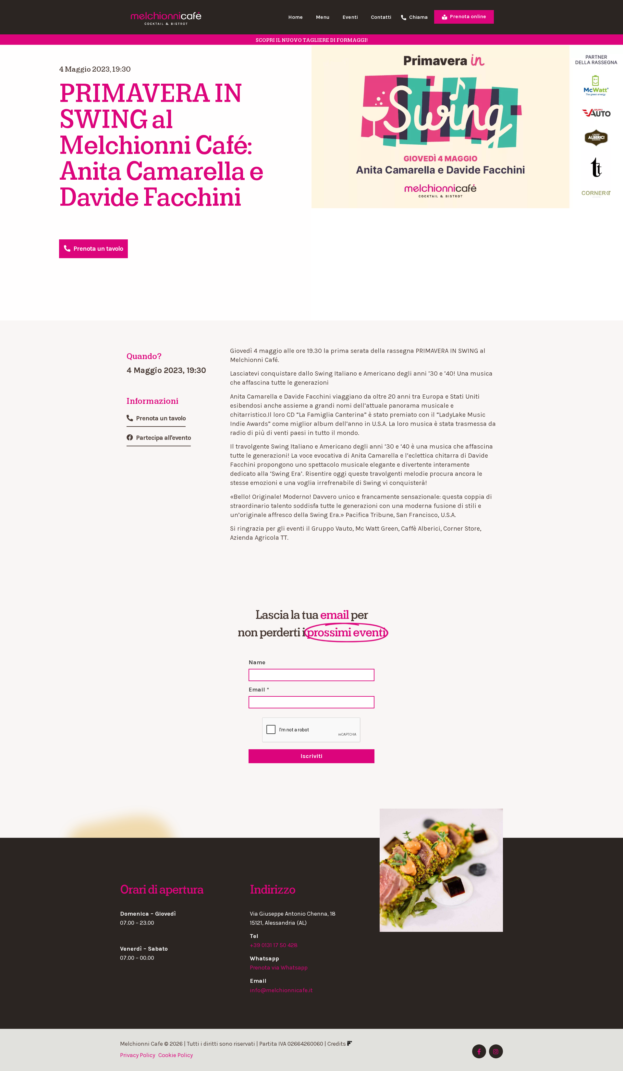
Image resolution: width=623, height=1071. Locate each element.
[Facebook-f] (479, 1051)
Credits (337, 1043)
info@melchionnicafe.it (281, 990)
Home (295, 17)
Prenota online (467, 16)
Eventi (350, 17)
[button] (93, 248)
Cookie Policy (175, 1055)
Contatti (381, 17)
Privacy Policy (137, 1055)
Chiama (418, 17)
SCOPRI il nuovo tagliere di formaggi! (312, 40)
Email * (259, 689)
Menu (323, 17)
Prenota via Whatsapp (279, 967)
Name (257, 662)
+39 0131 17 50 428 (274, 945)
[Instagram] (496, 1051)
